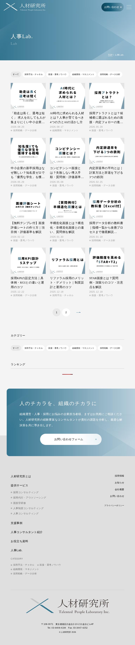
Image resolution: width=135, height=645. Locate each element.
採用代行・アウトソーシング (29, 497)
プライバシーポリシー (114, 505)
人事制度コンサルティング (28, 508)
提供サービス (19, 485)
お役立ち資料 (19, 541)
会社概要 (119, 489)
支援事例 (16, 523)
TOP (110, 55)
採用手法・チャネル (34, 74)
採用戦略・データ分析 (110, 74)
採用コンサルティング (25, 492)
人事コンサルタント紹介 (27, 532)
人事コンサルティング (25, 513)
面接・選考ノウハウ (57, 74)
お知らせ (119, 482)
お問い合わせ (111, 7)
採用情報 (119, 475)
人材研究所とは (21, 476)
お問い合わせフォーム (68, 439)
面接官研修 (19, 503)
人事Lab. (16, 550)
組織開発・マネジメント (83, 74)
